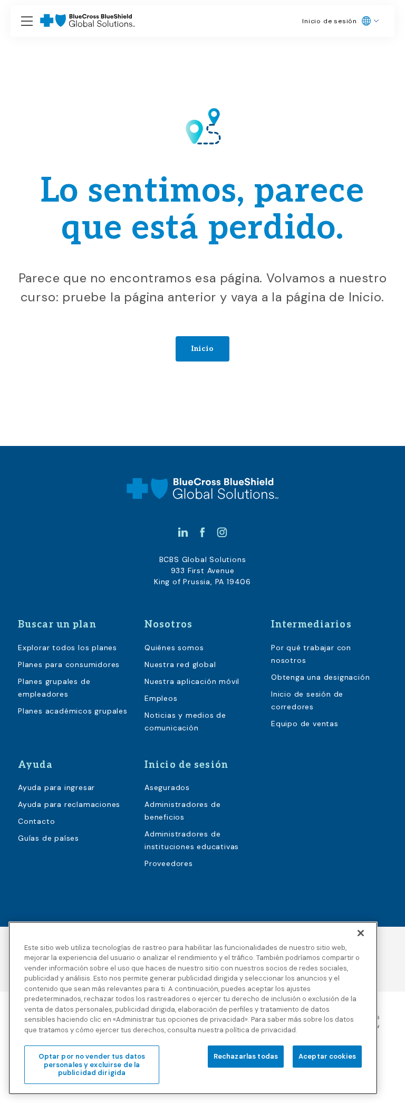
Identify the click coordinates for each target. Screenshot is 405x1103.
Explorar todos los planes (67, 647)
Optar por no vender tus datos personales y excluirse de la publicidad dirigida (92, 1064)
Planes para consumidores (69, 664)
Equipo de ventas (305, 723)
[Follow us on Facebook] (202, 532)
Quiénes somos (174, 647)
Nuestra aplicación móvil (191, 681)
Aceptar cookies (327, 1056)
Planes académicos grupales (73, 711)
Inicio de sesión (329, 21)
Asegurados (167, 787)
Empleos (161, 698)
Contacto (36, 821)
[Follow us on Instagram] (222, 532)
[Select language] (370, 21)
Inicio (202, 348)
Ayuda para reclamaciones (69, 804)
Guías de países (48, 838)
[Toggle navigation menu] (27, 21)
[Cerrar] (360, 933)
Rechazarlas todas (246, 1056)
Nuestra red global (180, 664)
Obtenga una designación (320, 677)
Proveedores (168, 863)
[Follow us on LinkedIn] (183, 532)
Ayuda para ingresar (56, 787)
